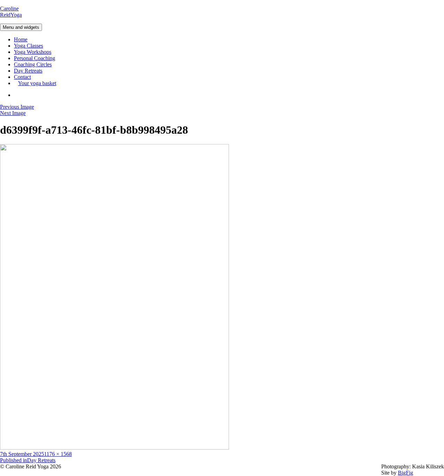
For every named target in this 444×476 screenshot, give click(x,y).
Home (20, 39)
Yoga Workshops (32, 52)
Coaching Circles (33, 64)
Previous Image (17, 107)
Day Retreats (28, 71)
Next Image (13, 113)
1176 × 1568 (58, 454)
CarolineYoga (11, 12)
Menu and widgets (21, 27)
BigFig (405, 473)
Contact (22, 77)
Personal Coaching (34, 58)
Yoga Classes (28, 46)
